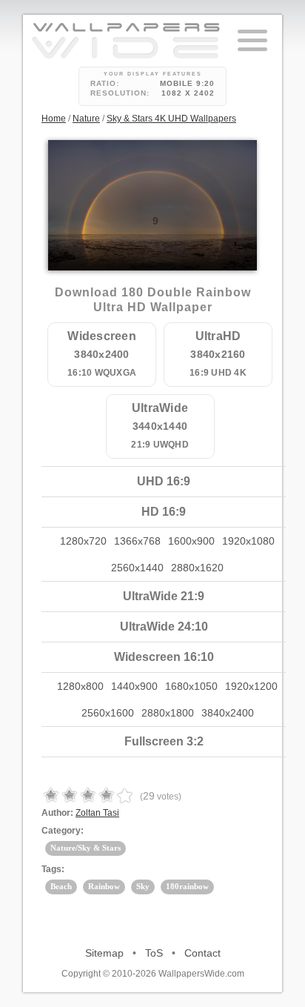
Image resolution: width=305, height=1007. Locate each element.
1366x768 (137, 541)
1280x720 (83, 541)
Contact (202, 953)
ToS (154, 953)
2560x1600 (107, 713)
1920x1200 (251, 686)
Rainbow (104, 886)
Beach (61, 886)
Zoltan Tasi (97, 813)
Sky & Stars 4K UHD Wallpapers (171, 118)
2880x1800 (167, 713)
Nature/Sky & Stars (85, 847)
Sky (143, 886)
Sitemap (104, 953)
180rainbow (187, 886)
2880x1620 (197, 568)
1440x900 (134, 686)
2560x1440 (137, 568)
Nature (86, 118)
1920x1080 (248, 541)
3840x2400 (227, 713)
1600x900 (191, 541)
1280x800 (80, 686)
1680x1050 (191, 686)
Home (53, 118)
